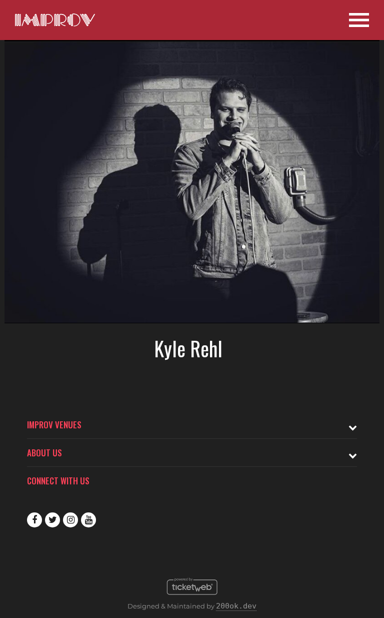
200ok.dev (236, 605)
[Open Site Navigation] (359, 20)
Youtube (88, 519)
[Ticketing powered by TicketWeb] (192, 597)
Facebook (34, 519)
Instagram (70, 519)
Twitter (52, 519)
